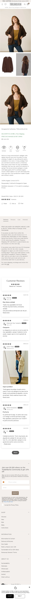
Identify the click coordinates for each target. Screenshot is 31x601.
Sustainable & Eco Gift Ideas (10, 550)
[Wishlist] (5, 4)
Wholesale (4, 569)
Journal (3, 574)
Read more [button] (6, 313)
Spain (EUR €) (15, 584)
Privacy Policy (6, 501)
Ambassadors (5, 571)
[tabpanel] (15, 245)
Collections (4, 528)
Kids (2, 522)
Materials (4, 566)
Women (3, 517)
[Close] (29, 587)
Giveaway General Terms (9, 552)
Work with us (5, 577)
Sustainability (5, 563)
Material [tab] (25, 220)
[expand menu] (2, 4)
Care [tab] (19, 220)
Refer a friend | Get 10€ (8, 547)
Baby (2, 525)
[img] (7, 295)
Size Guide (4, 544)
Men (2, 519)
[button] (28, 4)
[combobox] (5, 482)
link (8, 264)
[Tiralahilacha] (15, 4)
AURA (6, 7)
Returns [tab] (13, 220)
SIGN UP (15, 493)
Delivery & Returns (7, 541)
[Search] (24, 4)
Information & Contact (8, 539)
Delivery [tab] (5, 220)
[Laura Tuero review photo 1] (15, 367)
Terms (11, 501)
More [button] (15, 453)
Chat (21, 203)
